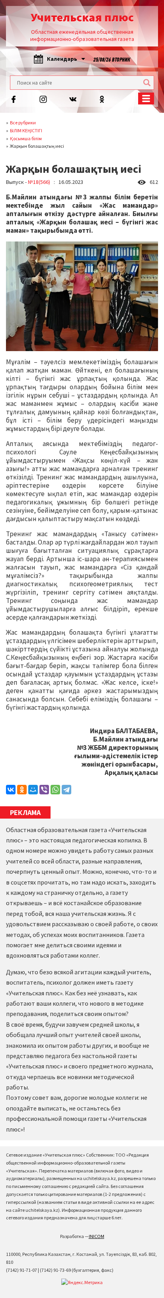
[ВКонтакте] (11, 789)
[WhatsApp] (55, 789)
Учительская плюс (82, 17)
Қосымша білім (26, 138)
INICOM (96, 1236)
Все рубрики (23, 123)
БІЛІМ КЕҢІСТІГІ (26, 130)
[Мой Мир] (33, 789)
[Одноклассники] (22, 789)
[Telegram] (66, 789)
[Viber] (44, 789)
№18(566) (39, 181)
